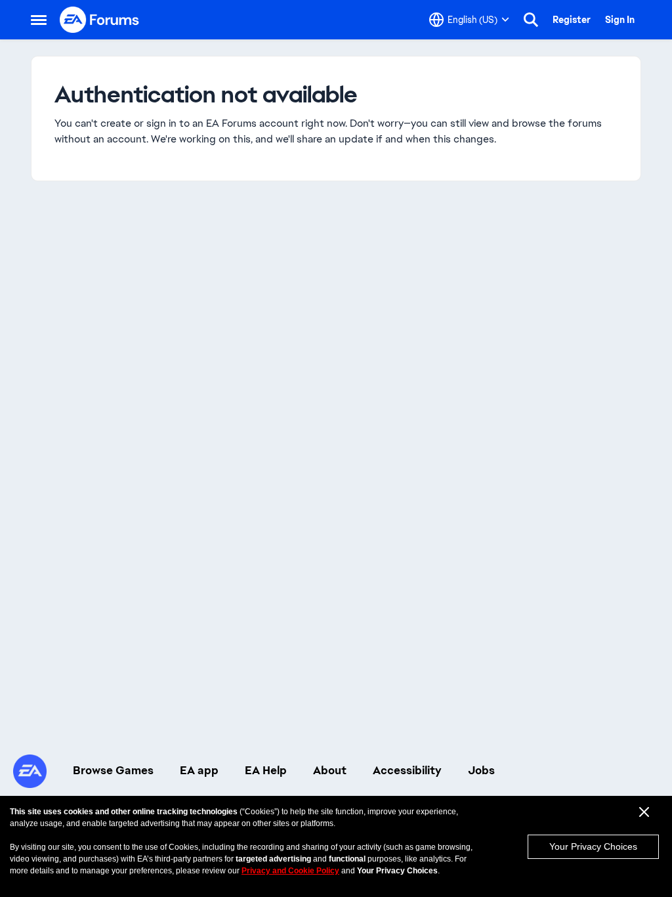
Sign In (620, 20)
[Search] (531, 20)
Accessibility (407, 770)
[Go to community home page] (100, 20)
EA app (199, 770)
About (329, 770)
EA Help (266, 770)
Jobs (481, 770)
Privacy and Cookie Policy (290, 870)
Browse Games (113, 770)
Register (572, 20)
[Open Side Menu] (38, 20)
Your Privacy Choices (593, 846)
